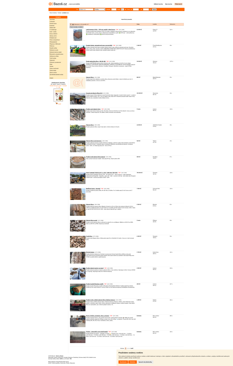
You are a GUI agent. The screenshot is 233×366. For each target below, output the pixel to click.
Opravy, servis (53, 36)
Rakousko (72, 363)
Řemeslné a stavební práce (56, 54)
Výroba (51, 66)
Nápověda (50, 357)
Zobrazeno (172, 24)
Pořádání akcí (53, 38)
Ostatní (51, 78)
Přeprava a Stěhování (55, 44)
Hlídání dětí (52, 27)
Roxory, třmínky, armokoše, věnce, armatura (97, 315)
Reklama (70, 357)
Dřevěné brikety (90, 252)
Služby (59, 12)
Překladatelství (53, 42)
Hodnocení (60, 357)
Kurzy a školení (53, 33)
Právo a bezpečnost (55, 40)
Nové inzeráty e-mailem (76, 27)
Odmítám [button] (132, 362)
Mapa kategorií (52, 361)
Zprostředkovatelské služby (56, 74)
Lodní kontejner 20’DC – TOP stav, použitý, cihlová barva (100, 29)
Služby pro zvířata (54, 56)
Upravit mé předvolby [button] (145, 362)
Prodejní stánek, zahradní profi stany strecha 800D (99, 45)
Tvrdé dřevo (89, 236)
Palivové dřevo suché (91, 220)
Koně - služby (53, 31)
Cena (138, 24)
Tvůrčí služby (53, 58)
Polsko (67, 363)
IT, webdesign (53, 29)
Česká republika (56, 363)
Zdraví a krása (53, 72)
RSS (87, 357)
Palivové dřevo (90, 77)
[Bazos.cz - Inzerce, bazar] (58, 5)
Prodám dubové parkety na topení (94, 268)
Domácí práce (53, 23)
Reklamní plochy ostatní (56, 52)
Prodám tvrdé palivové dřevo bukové (95, 156)
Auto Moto (52, 19)
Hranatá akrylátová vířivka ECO (94, 93)
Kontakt (66, 357)
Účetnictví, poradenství (55, 62)
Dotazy (55, 357)
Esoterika (52, 25)
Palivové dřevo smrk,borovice (94, 141)
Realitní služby (53, 48)
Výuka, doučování (54, 68)
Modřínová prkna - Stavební (93, 188)
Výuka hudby (53, 70)
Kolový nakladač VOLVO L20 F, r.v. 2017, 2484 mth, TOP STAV (102, 172)
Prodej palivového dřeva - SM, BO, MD (96, 61)
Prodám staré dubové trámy (93, 109)
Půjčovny (52, 46)
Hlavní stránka (53, 12)
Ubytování (52, 60)
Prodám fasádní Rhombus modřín (94, 284)
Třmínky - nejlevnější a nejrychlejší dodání (97, 331)
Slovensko (62, 363)
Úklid (51, 64)
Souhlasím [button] (123, 362)
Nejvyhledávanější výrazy (62, 361)
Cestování (52, 21)
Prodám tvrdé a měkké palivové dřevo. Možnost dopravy (100, 300)
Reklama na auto (54, 50)
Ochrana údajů (82, 357)
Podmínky (75, 357)
